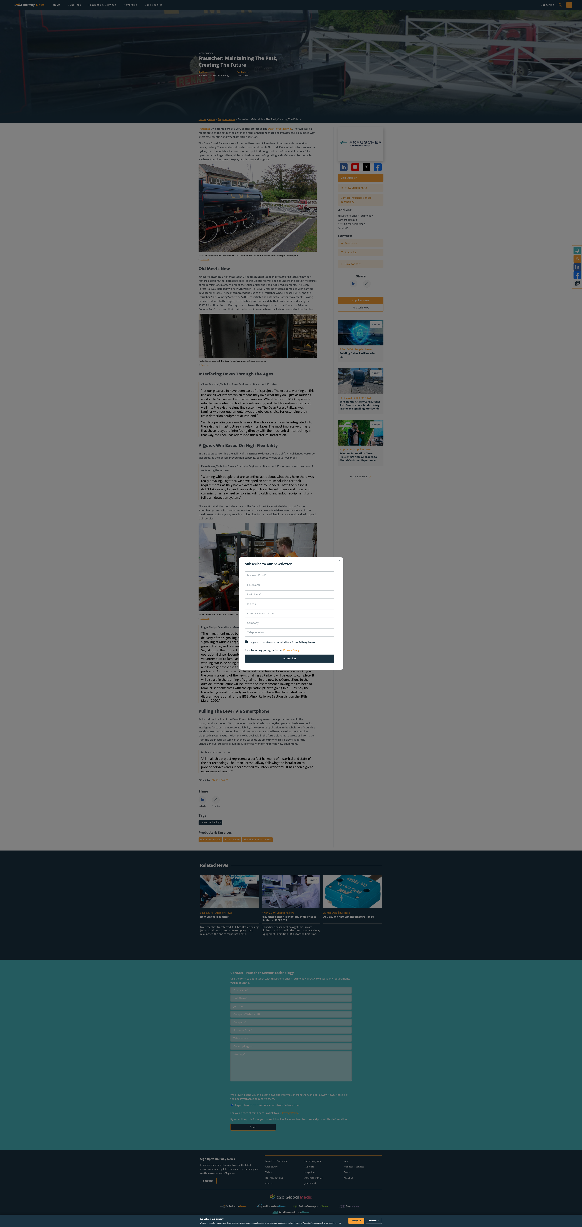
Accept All (356, 1220)
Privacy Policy (291, 650)
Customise (374, 1220)
